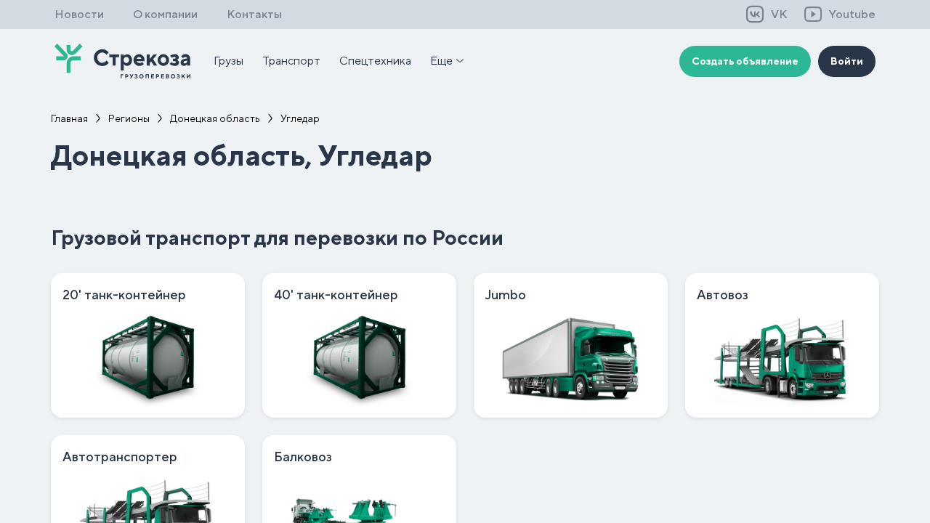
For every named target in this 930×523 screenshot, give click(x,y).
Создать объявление (745, 61)
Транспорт (291, 61)
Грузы (228, 61)
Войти (846, 61)
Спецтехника (375, 61)
